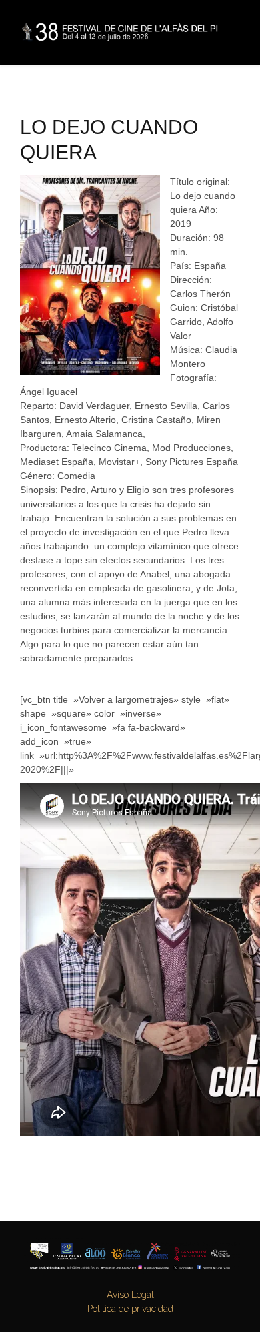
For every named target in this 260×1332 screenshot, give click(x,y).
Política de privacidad (130, 1308)
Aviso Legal (130, 1294)
